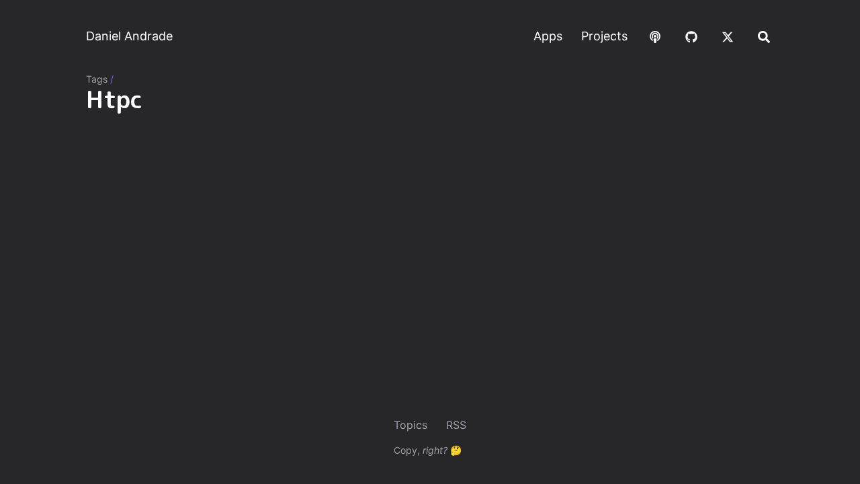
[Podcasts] (655, 36)
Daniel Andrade (129, 36)
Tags (97, 79)
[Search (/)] (764, 36)
